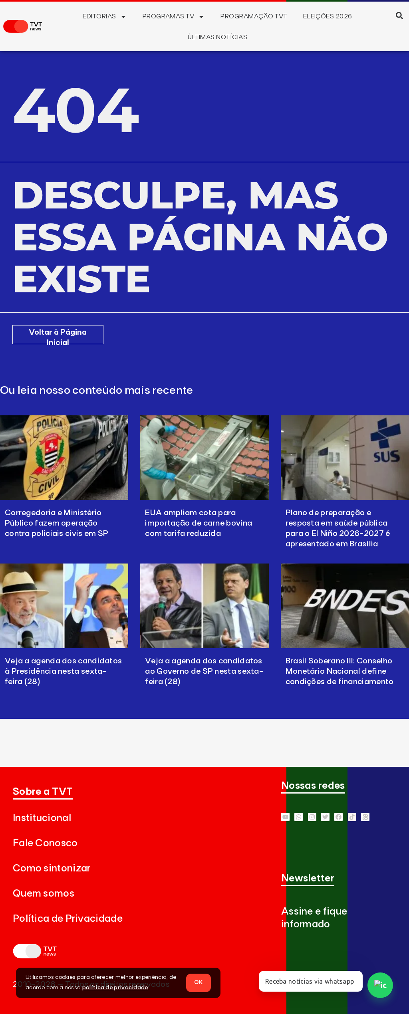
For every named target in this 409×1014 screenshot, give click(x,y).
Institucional (42, 818)
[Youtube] (285, 817)
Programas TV (169, 16)
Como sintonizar (52, 868)
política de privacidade (115, 987)
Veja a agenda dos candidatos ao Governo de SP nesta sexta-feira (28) (204, 671)
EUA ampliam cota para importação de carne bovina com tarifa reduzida (198, 523)
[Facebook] (338, 817)
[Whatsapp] (298, 817)
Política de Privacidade (68, 919)
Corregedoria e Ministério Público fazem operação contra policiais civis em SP (56, 523)
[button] (399, 15)
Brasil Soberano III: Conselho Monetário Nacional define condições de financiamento (340, 671)
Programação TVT (253, 16)
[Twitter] (325, 817)
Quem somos (43, 894)
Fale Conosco (45, 843)
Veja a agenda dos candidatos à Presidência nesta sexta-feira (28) (63, 671)
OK (198, 982)
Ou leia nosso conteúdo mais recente (96, 390)
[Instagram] (312, 817)
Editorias (99, 16)
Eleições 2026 (327, 16)
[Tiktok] (352, 817)
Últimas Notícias (218, 37)
